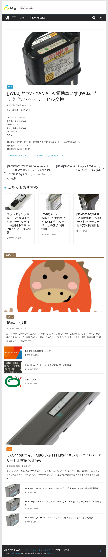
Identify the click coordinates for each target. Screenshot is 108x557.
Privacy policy (37, 17)
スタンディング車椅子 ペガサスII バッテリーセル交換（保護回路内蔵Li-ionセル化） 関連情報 (19, 223)
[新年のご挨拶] (54, 286)
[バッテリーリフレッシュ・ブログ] (7, 17)
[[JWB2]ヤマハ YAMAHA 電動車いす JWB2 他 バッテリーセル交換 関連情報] (54, 195)
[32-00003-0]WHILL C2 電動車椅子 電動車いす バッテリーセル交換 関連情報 (88, 219)
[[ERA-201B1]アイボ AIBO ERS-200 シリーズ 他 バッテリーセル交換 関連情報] (13, 519)
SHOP (22, 17)
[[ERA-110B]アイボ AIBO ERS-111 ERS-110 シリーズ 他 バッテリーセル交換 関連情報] (54, 418)
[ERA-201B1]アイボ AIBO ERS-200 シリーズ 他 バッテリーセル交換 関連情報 (58, 517)
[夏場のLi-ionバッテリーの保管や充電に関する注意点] (13, 367)
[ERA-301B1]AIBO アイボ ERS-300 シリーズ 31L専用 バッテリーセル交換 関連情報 (61, 488)
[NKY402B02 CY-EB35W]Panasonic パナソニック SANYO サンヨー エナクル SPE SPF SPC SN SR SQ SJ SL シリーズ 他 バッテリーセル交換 (29, 172)
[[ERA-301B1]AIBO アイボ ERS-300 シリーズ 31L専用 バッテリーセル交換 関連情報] (13, 490)
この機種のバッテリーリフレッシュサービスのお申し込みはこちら (36, 155)
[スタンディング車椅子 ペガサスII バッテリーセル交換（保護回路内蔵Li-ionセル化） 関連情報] (19, 195)
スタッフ (27, 105)
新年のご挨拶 (16, 322)
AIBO (9, 449)
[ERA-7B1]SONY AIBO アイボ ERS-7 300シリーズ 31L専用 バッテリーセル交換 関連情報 (62, 503)
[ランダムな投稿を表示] (100, 17)
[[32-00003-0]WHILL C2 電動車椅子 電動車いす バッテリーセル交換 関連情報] (89, 195)
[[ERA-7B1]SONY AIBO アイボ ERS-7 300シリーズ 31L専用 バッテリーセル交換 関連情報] (13, 505)
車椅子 (10, 87)
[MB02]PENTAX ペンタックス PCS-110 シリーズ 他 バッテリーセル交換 (78, 168)
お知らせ (10, 317)
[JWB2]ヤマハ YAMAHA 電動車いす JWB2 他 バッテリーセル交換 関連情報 (53, 221)
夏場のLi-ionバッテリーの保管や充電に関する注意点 (47, 365)
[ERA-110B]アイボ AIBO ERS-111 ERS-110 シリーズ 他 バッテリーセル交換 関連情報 (53, 458)
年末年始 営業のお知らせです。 (38, 350)
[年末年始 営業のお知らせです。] (13, 352)
